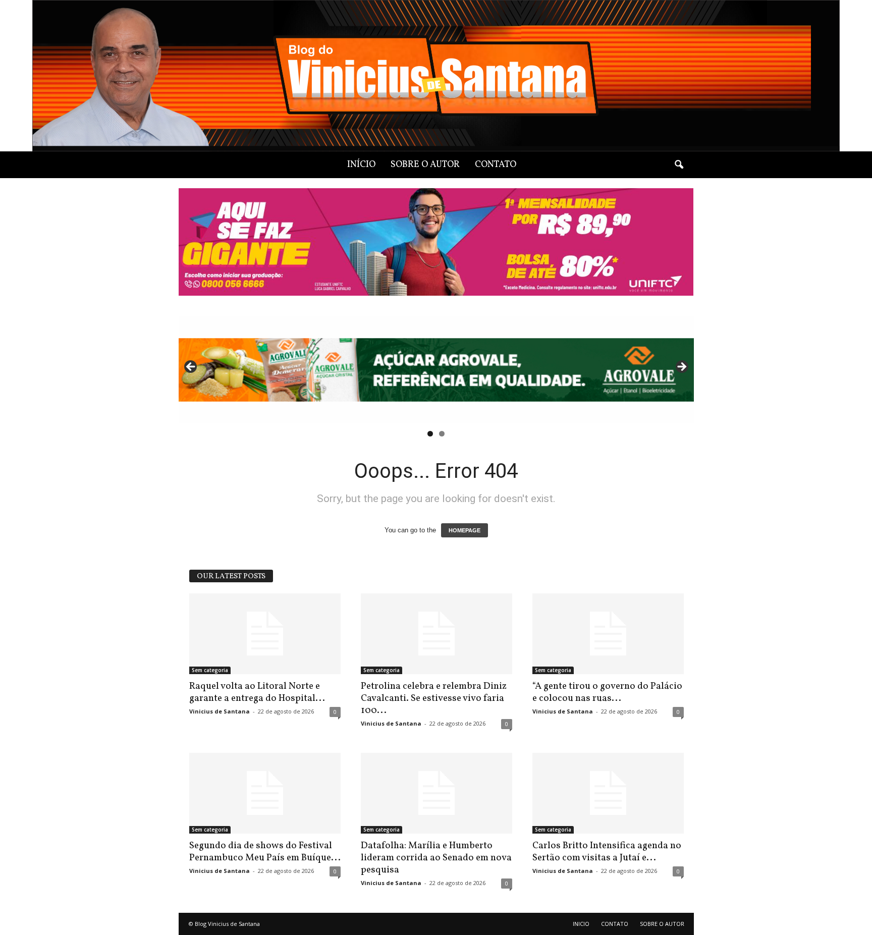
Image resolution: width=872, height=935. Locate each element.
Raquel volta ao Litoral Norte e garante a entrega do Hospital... (257, 692)
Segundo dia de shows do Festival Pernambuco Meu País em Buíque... (265, 851)
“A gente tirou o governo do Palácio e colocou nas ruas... (607, 692)
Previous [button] (191, 367)
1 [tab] (430, 433)
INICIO (581, 923)
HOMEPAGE (464, 530)
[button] (679, 165)
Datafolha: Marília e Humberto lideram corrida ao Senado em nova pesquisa (436, 857)
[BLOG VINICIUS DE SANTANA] (436, 75)
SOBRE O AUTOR (425, 164)
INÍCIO (361, 164)
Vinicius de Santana (219, 711)
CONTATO (495, 164)
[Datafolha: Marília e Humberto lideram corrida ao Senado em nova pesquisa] (436, 793)
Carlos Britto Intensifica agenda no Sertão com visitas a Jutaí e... (606, 851)
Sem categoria (210, 670)
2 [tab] (442, 433)
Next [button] (681, 367)
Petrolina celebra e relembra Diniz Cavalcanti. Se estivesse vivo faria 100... (434, 698)
